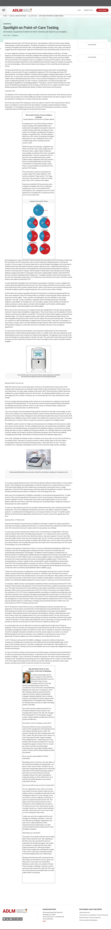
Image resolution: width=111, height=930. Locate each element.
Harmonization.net (84, 912)
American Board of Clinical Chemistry (90, 917)
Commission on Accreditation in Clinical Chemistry (93, 915)
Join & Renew (102, 10)
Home (5, 16)
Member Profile (88, 10)
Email (44, 921)
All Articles (33, 16)
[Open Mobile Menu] (3, 10)
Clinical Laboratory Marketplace (88, 920)
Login (79, 10)
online (54, 559)
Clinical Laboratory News (17, 16)
